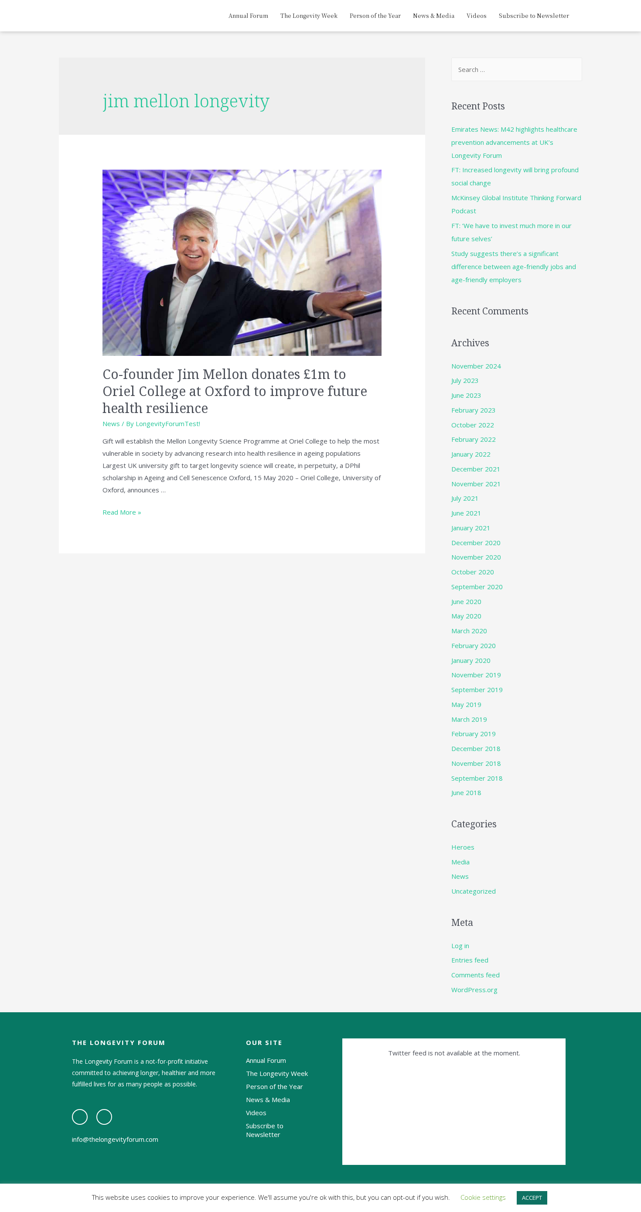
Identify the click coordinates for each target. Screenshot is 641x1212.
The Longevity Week (309, 15)
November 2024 (476, 366)
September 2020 (477, 586)
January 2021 (471, 527)
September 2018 (477, 778)
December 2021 (476, 468)
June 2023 (466, 395)
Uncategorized (473, 891)
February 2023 (473, 410)
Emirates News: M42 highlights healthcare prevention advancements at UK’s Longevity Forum (514, 142)
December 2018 (476, 748)
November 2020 (476, 557)
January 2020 (471, 660)
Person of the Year (375, 15)
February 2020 (473, 645)
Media (460, 861)
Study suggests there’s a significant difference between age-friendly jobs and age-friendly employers (513, 266)
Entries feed (469, 960)
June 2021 (466, 513)
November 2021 (476, 483)
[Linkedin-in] (104, 1117)
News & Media (433, 15)
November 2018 (476, 763)
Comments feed (475, 974)
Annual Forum (248, 15)
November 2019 (476, 674)
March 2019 (469, 719)
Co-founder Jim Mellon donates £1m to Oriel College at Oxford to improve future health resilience (234, 391)
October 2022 (472, 424)
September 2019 (477, 689)
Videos (477, 15)
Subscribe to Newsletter (534, 15)
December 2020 (476, 542)
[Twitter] (80, 1117)
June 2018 (466, 792)
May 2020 (466, 615)
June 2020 (466, 601)
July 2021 (465, 498)
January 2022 (471, 454)
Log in (460, 945)
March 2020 (469, 630)
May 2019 (466, 704)
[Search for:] (516, 69)
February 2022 (473, 439)
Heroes (462, 847)
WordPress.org (474, 989)
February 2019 (473, 733)
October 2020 (472, 571)
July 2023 (465, 380)
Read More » (121, 512)
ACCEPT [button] (532, 1198)
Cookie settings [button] (483, 1197)
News (111, 423)
